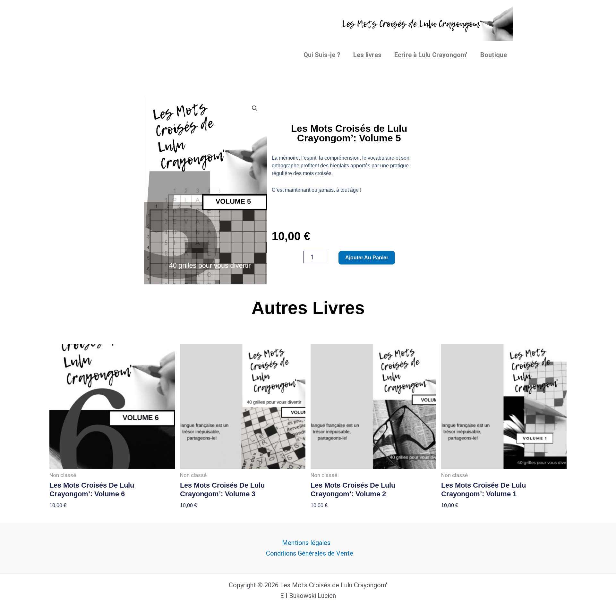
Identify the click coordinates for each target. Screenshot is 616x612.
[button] (255, 108)
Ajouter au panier (366, 257)
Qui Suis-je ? (322, 55)
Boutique (493, 55)
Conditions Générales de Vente (309, 553)
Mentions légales (306, 543)
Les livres (367, 55)
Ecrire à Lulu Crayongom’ (430, 55)
